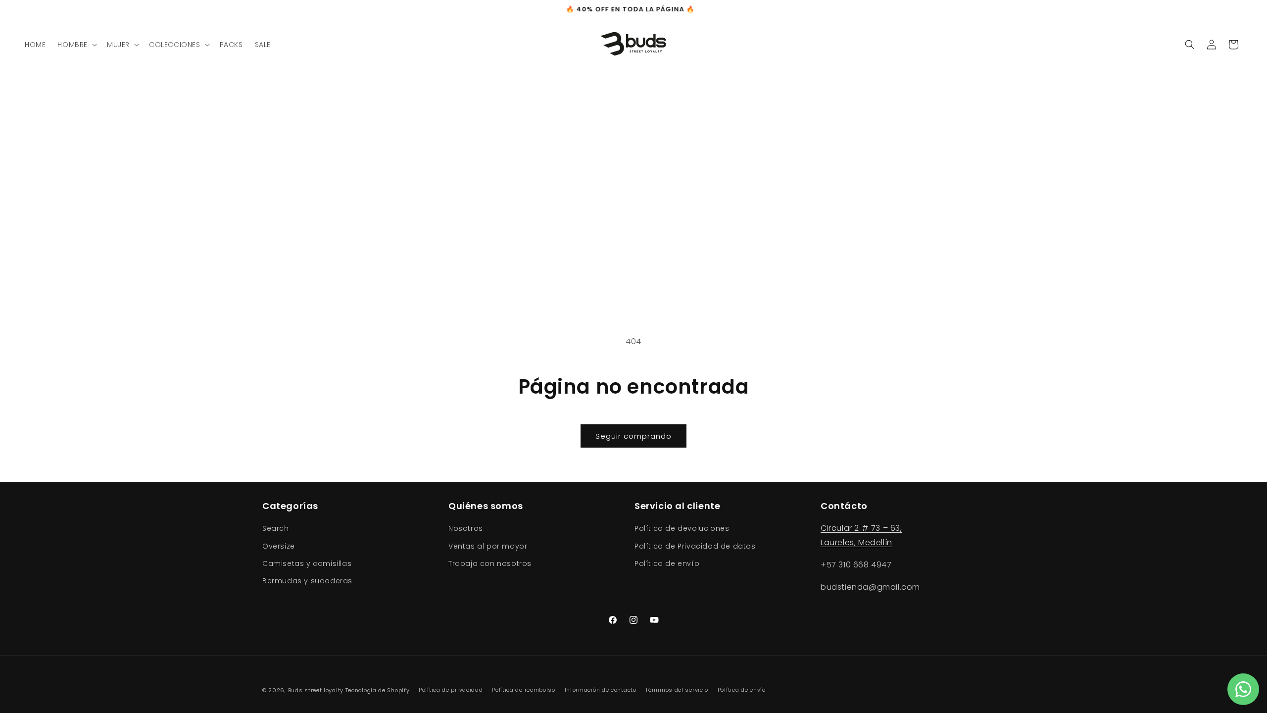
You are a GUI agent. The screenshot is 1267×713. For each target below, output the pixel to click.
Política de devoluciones (681, 528)
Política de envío (666, 563)
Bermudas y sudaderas (307, 581)
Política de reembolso (523, 690)
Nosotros (465, 528)
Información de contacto (600, 690)
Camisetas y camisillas (306, 563)
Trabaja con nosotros (490, 563)
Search (275, 528)
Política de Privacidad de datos (695, 546)
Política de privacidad (451, 690)
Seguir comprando (633, 436)
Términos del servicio (676, 690)
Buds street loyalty (315, 690)
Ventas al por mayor (487, 546)
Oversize (278, 546)
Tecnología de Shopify (377, 690)
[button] (76, 44)
